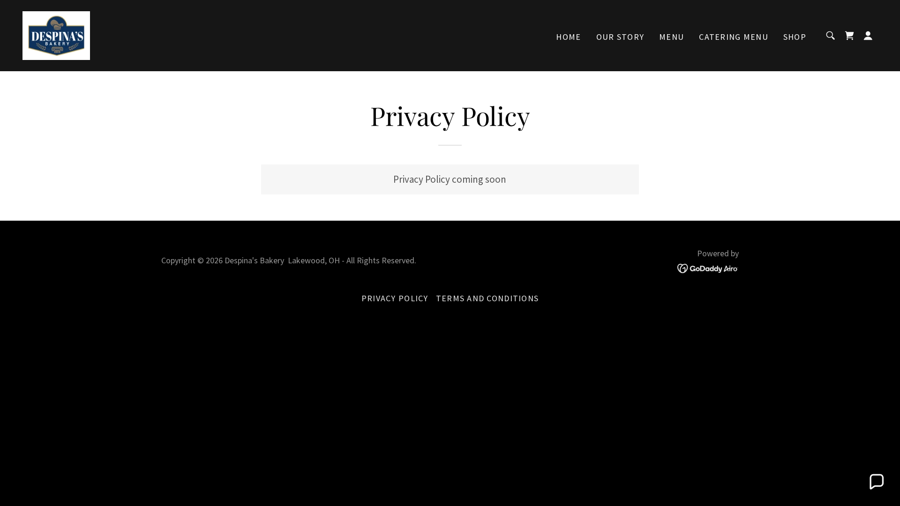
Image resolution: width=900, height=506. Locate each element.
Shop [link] (794, 36)
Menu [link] (671, 36)
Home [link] (568, 36)
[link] (56, 34)
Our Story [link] (620, 36)
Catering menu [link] (733, 36)
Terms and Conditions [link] (487, 298)
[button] (868, 35)
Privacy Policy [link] (394, 298)
